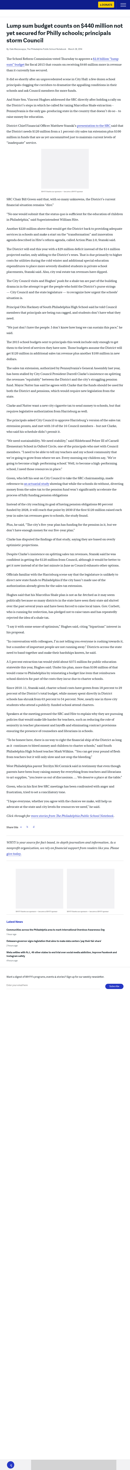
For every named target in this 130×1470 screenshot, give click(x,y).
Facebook (21, 827)
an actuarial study (36, 484)
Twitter (27, 827)
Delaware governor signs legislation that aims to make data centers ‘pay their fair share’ (53, 941)
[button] (10, 1465)
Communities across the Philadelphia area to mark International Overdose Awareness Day (55, 929)
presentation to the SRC (94, 126)
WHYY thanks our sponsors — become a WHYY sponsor (62, 191)
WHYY (12, 5)
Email (33, 827)
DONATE (107, 5)
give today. (13, 854)
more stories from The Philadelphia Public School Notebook (72, 816)
